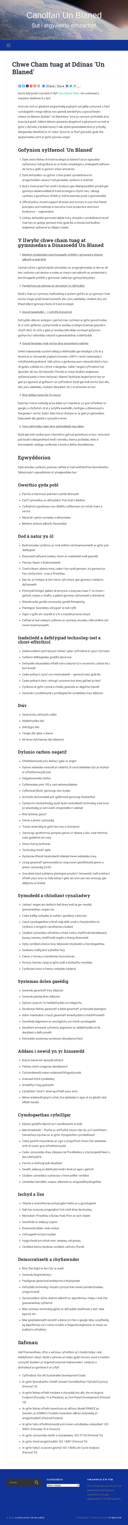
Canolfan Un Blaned (64, 15)
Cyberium (115, 1517)
